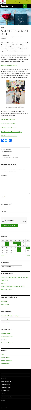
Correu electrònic (6, 204)
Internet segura (5, 319)
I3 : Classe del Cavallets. (8, 119)
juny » (28, 255)
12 (19, 245)
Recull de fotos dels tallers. (9, 65)
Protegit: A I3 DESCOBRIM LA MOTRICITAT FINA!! (15, 277)
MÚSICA (3, 393)
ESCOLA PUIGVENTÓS (6, 397)
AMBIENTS (3, 378)
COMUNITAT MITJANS (6, 381)
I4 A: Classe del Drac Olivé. (9, 123)
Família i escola (5, 304)
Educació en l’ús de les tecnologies (10, 316)
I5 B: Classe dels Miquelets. (9, 136)
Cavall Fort (4, 339)
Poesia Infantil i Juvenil (7, 342)
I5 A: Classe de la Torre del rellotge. (11, 132)
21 (28, 247)
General (3, 27)
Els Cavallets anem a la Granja (9, 156)
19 (19, 247)
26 (19, 250)
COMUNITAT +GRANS (6, 387)
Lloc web (3, 211)
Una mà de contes (6, 333)
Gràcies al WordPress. (6, 408)
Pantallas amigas (5, 322)
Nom (3, 197)
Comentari (4, 175)
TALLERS (3, 375)
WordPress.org (5, 363)
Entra (2, 354)
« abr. (2, 255)
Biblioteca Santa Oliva (7, 336)
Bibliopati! (3, 283)
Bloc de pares (4, 301)
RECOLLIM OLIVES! (6, 289)
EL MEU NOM (4, 280)
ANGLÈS (3, 400)
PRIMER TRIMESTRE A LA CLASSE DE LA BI (13, 286)
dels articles (5, 357)
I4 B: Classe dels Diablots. (8, 128)
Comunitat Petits (7, 6)
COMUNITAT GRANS (5, 384)
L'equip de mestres (15, 37)
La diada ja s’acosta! (6, 150)
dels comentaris (6, 360)
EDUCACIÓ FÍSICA (5, 390)
